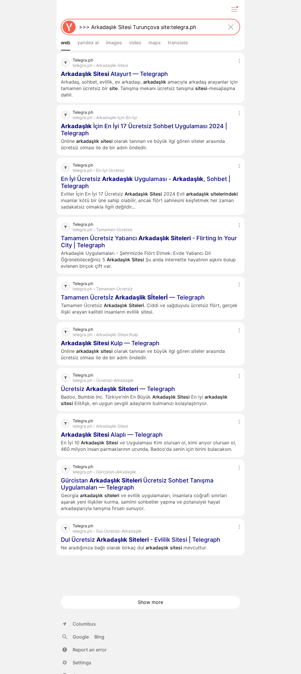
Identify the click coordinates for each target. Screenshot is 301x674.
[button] (84, 649)
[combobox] (149, 27)
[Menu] (234, 9)
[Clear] (230, 27)
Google (81, 637)
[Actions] (239, 61)
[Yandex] (69, 27)
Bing (99, 637)
